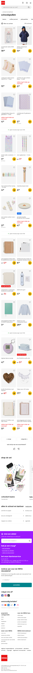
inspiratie (19, 626)
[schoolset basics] (15, 480)
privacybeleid (18, 648)
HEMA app (20, 615)
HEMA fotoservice (22, 624)
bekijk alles (28, 506)
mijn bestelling (6, 548)
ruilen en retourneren (8, 553)
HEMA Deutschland (22, 637)
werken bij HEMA (5, 635)
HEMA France (20, 635)
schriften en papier (6, 510)
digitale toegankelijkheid (7, 648)
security (3, 650)
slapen (3, 623)
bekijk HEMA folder (22, 619)
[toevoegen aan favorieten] (14, 28)
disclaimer (26, 648)
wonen (3, 625)
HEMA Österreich (21, 639)
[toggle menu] (30, 3)
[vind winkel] (30, 541)
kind (2, 619)
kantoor (3, 628)
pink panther (24, 19)
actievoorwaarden (22, 622)
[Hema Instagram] (5, 595)
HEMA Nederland (21, 633)
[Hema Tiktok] (9, 595)
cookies (29, 650)
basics (4, 19)
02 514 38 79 (4, 559)
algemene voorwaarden (19, 650)
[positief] (14, 449)
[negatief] (19, 449)
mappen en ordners (6, 521)
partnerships (4, 643)
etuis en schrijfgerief (6, 516)
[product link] (8, 35)
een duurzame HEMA (6, 637)
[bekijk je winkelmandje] (27, 3)
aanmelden (16, 585)
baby (2, 617)
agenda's (27, 521)
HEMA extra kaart (21, 617)
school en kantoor (7, 12)
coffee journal (13, 19)
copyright (9, 650)
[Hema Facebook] (2, 595)
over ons (3, 633)
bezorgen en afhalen (8, 550)
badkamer (3, 621)
